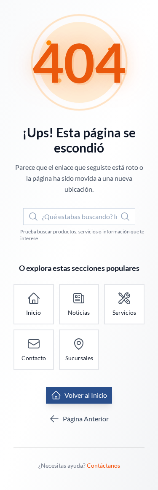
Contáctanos (103, 465)
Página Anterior (86, 419)
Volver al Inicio (85, 395)
